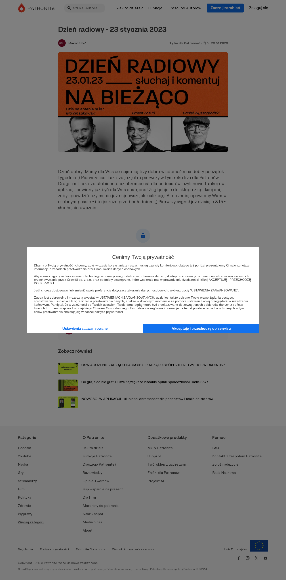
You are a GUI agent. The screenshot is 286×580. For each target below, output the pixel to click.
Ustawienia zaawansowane (85, 328)
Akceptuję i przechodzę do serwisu (201, 328)
